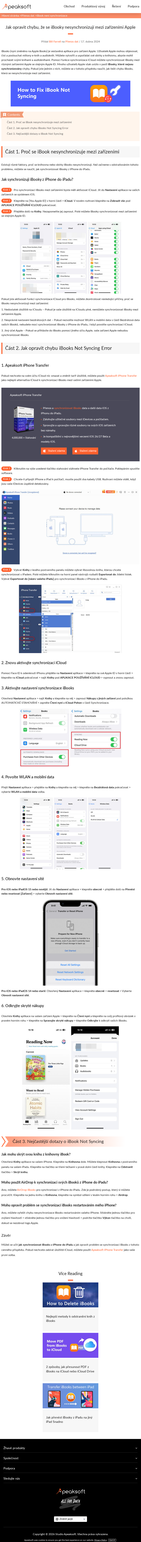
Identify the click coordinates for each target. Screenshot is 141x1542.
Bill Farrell (55, 41)
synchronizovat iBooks (67, 408)
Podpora (133, 6)
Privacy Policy (100, 1540)
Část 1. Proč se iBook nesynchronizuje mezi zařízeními (39, 122)
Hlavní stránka (10, 15)
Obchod (69, 6)
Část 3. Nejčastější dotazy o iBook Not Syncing (35, 133)
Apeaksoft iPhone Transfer (121, 375)
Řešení (116, 6)
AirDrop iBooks (26, 1190)
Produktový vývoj (93, 6)
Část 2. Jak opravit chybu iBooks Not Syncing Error (37, 128)
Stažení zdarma (56, 451)
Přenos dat (27, 15)
